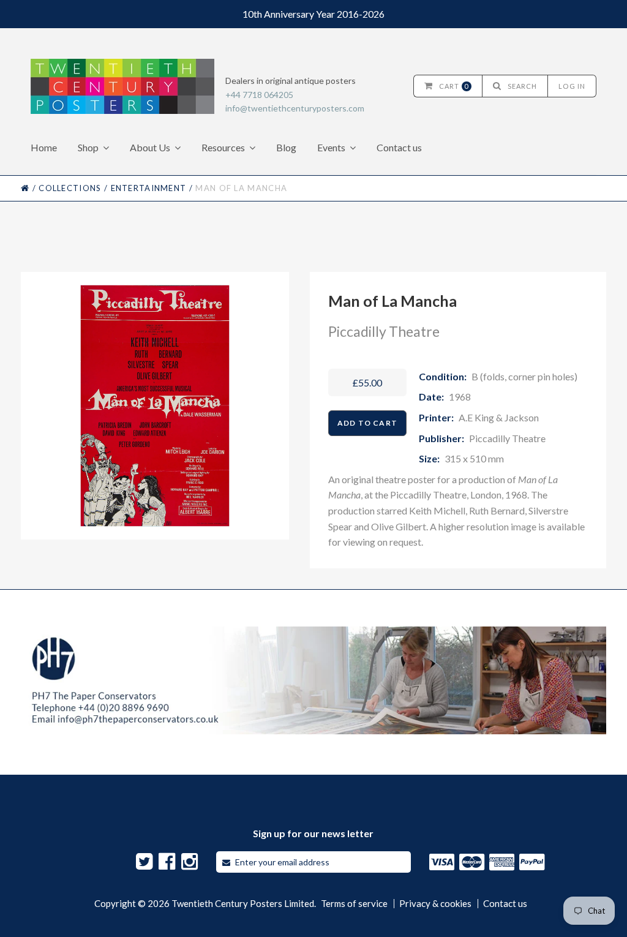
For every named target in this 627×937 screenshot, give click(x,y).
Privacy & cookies (435, 903)
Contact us (399, 147)
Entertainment (149, 188)
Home (44, 147)
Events (331, 147)
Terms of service (354, 903)
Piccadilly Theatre (384, 331)
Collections (70, 188)
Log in (571, 86)
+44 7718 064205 (259, 94)
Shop (88, 147)
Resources (223, 147)
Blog (286, 147)
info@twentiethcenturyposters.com (294, 108)
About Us (150, 147)
